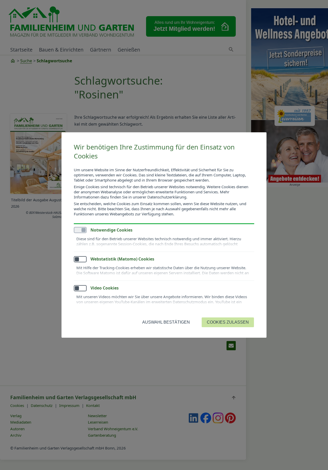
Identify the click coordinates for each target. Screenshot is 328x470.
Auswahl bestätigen (166, 322)
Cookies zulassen (228, 322)
